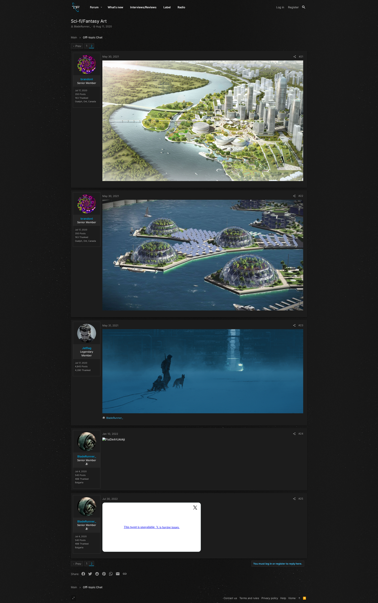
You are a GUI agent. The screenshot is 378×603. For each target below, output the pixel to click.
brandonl (87, 79)
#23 (300, 325)
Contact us (230, 598)
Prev (78, 46)
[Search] (303, 7)
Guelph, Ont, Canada (85, 101)
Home (292, 598)
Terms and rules (249, 598)
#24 (300, 433)
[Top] (299, 598)
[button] (101, 7)
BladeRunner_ (82, 26)
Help (283, 598)
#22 (300, 195)
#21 (301, 56)
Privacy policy (269, 598)
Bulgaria (79, 482)
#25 (300, 498)
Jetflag (86, 348)
